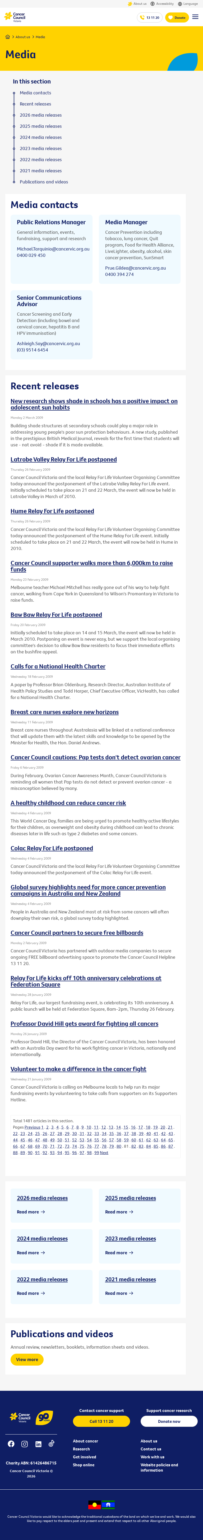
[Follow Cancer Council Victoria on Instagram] (25, 1447)
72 (59, 1146)
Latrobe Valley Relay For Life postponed (64, 459)
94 (59, 1152)
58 (119, 1139)
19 (155, 1127)
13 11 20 (152, 17)
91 (37, 1152)
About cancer (85, 1441)
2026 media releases (42, 1198)
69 (37, 1146)
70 (45, 1146)
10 (88, 1127)
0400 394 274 (119, 274)
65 (170, 1139)
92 (45, 1152)
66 (15, 1146)
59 (126, 1139)
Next (104, 1152)
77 (96, 1146)
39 (141, 1133)
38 (133, 1133)
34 (104, 1133)
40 (148, 1133)
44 (15, 1139)
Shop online (83, 1464)
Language (190, 3)
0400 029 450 (31, 255)
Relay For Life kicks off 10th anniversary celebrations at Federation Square (86, 981)
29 (67, 1133)
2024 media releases (42, 1238)
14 (118, 1127)
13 (111, 1127)
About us (139, 3)
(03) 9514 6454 (32, 350)
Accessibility (165, 3)
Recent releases (35, 104)
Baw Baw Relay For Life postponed (56, 614)
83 (141, 1146)
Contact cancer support (101, 1410)
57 (111, 1139)
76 (89, 1146)
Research (81, 1448)
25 (37, 1133)
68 (30, 1146)
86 (163, 1146)
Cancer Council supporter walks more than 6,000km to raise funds (92, 566)
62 (148, 1139)
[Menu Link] (195, 19)
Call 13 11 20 (101, 1421)
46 (30, 1139)
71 (52, 1146)
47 (37, 1139)
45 (22, 1139)
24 (30, 1133)
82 (133, 1146)
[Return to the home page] (14, 21)
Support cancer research (169, 1410)
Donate (180, 17)
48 (45, 1139)
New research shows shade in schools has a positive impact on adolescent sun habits (94, 404)
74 (74, 1146)
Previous (32, 1127)
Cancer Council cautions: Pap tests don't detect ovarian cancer (96, 757)
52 (74, 1139)
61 (141, 1139)
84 (148, 1146)
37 (126, 1133)
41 (156, 1133)
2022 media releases (42, 1279)
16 (133, 1127)
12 (103, 1127)
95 (67, 1152)
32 (89, 1133)
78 (104, 1146)
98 (89, 1152)
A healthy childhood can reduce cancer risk (68, 803)
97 (82, 1152)
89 (22, 1152)
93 (52, 1152)
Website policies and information (159, 1467)
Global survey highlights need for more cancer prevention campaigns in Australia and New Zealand (88, 890)
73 (67, 1146)
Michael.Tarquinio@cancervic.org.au (53, 249)
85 (156, 1146)
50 (59, 1139)
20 (162, 1127)
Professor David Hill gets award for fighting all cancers (84, 1023)
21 (170, 1127)
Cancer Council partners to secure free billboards (77, 932)
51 (67, 1139)
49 (52, 1139)
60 (133, 1139)
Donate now (169, 1421)
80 (119, 1146)
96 (74, 1152)
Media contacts (35, 93)
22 (15, 1133)
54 (89, 1139)
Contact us (151, 1448)
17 (140, 1127)
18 (148, 1127)
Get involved (84, 1456)
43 (170, 1133)
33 (96, 1133)
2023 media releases (130, 1238)
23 (22, 1133)
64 (163, 1139)
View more (27, 1359)
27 (52, 1133)
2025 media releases (130, 1198)
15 (125, 1127)
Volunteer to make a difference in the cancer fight (78, 1069)
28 (59, 1133)
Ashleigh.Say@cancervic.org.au (48, 343)
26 (45, 1133)
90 (30, 1152)
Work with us (152, 1456)
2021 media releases (130, 1279)
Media (40, 36)
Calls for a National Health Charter (58, 666)
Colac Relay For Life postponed (52, 848)
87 (170, 1146)
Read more (28, 1212)
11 (96, 1127)
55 (96, 1139)
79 (111, 1146)
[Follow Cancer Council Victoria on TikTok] (51, 1447)
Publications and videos (44, 182)
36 (119, 1133)
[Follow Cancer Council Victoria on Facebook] (11, 1447)
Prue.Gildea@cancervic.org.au (135, 268)
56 (104, 1139)
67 (22, 1146)
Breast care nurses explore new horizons (65, 712)
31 (82, 1133)
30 (74, 1133)
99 (96, 1152)
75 (82, 1146)
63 (156, 1139)
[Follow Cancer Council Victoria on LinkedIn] (38, 1447)
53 (82, 1139)
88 (15, 1152)
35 (111, 1133)
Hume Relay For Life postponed (52, 511)
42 (163, 1133)
